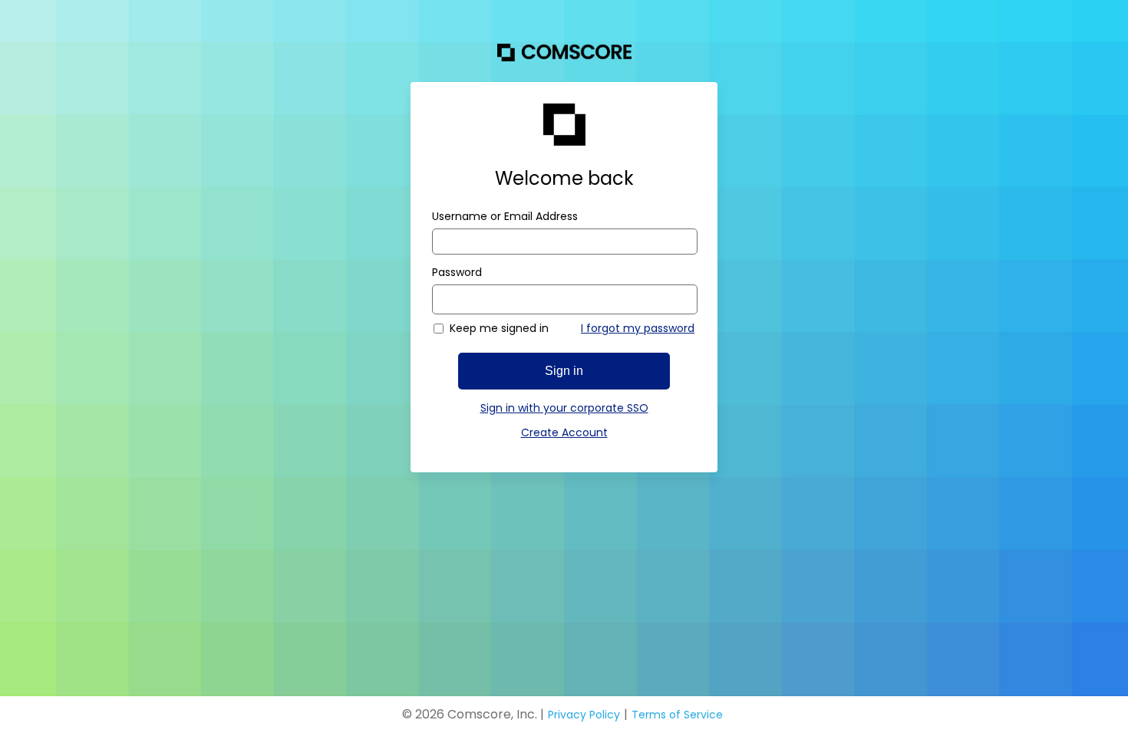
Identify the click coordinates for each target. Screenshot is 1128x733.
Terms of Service (677, 714)
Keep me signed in (499, 328)
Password (457, 272)
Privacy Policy (584, 714)
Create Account (564, 432)
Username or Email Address (505, 216)
